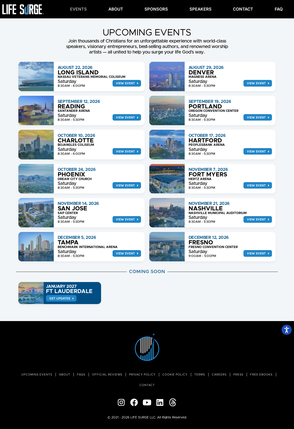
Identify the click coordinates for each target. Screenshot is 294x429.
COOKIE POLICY (175, 374)
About (115, 9)
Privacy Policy (142, 374)
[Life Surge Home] (23, 9)
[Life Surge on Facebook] (134, 402)
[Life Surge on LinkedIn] (160, 402)
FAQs (81, 374)
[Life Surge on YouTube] (147, 402)
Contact (243, 9)
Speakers (200, 9)
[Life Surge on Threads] (173, 402)
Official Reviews (107, 374)
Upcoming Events (36, 374)
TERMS (199, 374)
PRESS (238, 374)
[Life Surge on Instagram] (121, 402)
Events (78, 9)
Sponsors (156, 9)
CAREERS (219, 374)
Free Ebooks (261, 374)
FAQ (279, 9)
